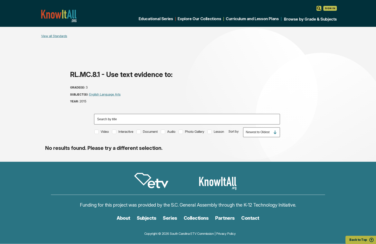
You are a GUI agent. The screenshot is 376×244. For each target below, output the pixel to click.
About (123, 218)
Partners (225, 218)
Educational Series (156, 18)
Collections (196, 218)
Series (170, 218)
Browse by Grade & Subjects (310, 19)
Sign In (330, 8)
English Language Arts (105, 94)
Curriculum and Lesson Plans (252, 18)
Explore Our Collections (199, 18)
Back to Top (358, 240)
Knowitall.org (58, 16)
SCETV (153, 181)
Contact (250, 218)
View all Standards (54, 36)
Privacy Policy (226, 234)
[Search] (318, 8)
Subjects (146, 218)
